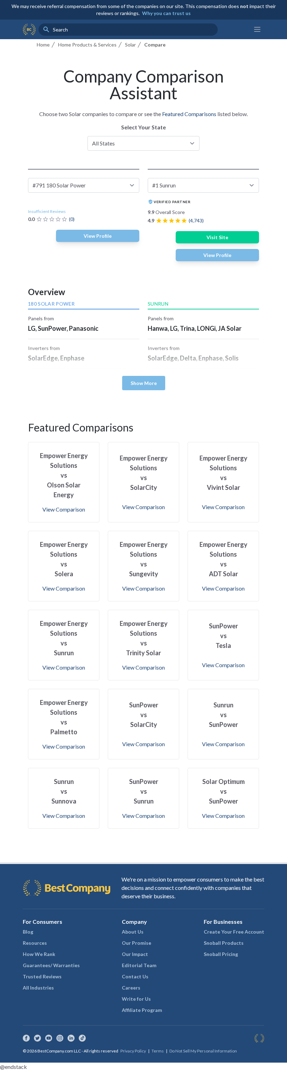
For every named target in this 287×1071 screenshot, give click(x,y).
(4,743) (196, 220)
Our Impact (135, 954)
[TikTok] (82, 1038)
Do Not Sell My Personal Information (203, 1051)
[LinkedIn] (71, 1038)
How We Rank (39, 954)
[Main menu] (257, 29)
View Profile (98, 236)
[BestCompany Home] (29, 29)
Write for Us (136, 999)
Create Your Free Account (234, 932)
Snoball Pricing (221, 954)
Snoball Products (224, 943)
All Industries (38, 988)
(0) (72, 219)
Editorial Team (139, 965)
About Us (133, 932)
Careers (131, 988)
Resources (35, 943)
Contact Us (135, 976)
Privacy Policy (133, 1051)
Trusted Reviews (42, 976)
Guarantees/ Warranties (51, 965)
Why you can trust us (166, 13)
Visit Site (217, 237)
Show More (144, 383)
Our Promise (136, 943)
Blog (28, 932)
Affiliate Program (142, 1010)
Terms (158, 1051)
